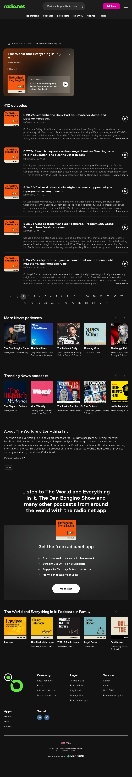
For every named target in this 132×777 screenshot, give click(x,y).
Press (40, 685)
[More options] (68, 54)
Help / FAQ (108, 690)
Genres (91, 16)
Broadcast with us (46, 695)
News (12, 69)
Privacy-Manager (79, 700)
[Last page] (107, 303)
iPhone (7, 716)
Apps (105, 685)
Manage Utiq (77, 695)
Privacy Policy (77, 685)
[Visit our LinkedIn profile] (39, 717)
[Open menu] (126, 6)
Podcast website (12, 458)
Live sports (63, 16)
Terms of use (77, 681)
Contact (107, 681)
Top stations (32, 16)
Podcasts (48, 16)
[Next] (124, 316)
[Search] (81, 6)
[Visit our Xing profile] (47, 717)
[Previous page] (17, 297)
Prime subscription (113, 695)
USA (68, 743)
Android (8, 726)
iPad (6, 721)
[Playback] (65, 84)
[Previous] (115, 316)
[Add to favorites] (59, 54)
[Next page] (100, 303)
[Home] (9, 43)
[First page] (10, 297)
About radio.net (45, 681)
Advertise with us (46, 690)
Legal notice (76, 690)
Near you (78, 16)
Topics (102, 16)
